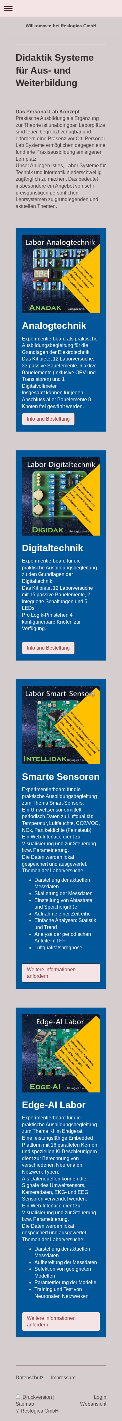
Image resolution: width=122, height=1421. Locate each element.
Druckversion (37, 1397)
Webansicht (93, 1404)
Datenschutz (29, 1377)
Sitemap (25, 1404)
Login (100, 1397)
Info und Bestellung (48, 419)
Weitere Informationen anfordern (51, 973)
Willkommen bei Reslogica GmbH (61, 25)
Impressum (63, 1377)
